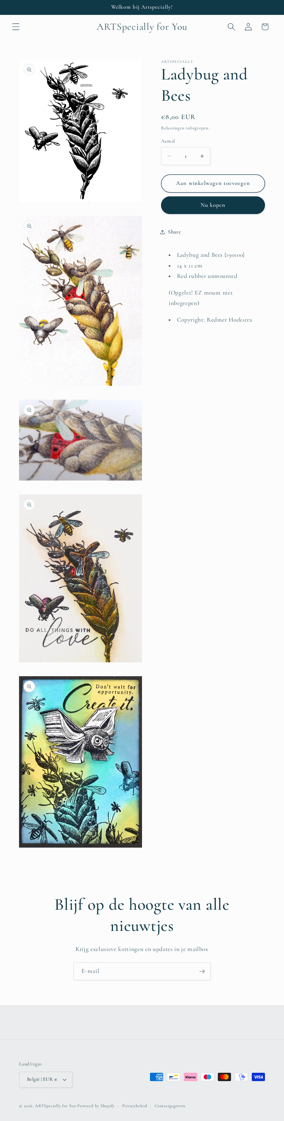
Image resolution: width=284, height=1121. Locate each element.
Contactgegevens (170, 1105)
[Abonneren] (202, 971)
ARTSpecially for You (55, 1105)
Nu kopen (213, 205)
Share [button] (174, 232)
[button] (16, 26)
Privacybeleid (134, 1105)
